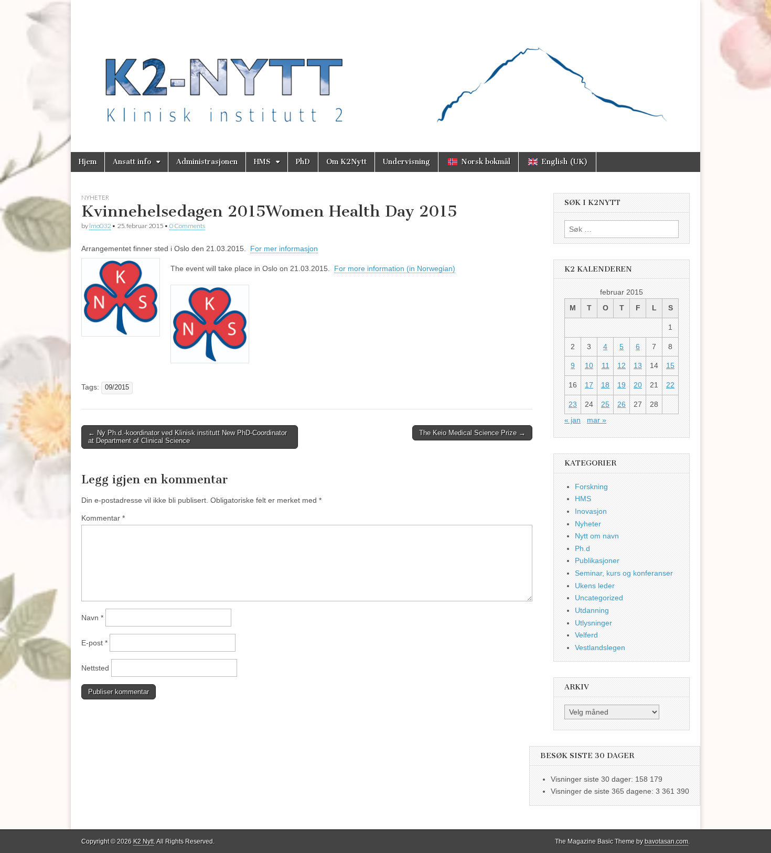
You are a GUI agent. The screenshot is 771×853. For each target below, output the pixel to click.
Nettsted (95, 668)
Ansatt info (132, 161)
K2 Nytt (143, 841)
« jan (572, 420)
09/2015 (117, 387)
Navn (92, 617)
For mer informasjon (284, 248)
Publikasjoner (597, 560)
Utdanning (592, 610)
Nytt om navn (597, 536)
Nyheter (95, 197)
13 (638, 365)
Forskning (591, 486)
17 (589, 385)
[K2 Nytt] (385, 68)
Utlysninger (593, 623)
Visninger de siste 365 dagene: (603, 791)
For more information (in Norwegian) (394, 268)
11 (605, 365)
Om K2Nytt (346, 161)
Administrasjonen (207, 161)
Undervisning (406, 161)
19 (621, 385)
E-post (94, 643)
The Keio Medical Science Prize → (472, 433)
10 (589, 365)
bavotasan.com (666, 841)
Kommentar (103, 518)
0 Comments (187, 226)
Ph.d (582, 548)
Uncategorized (599, 597)
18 (605, 385)
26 (621, 404)
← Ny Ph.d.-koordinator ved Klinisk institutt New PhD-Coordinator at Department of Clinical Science (187, 437)
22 (670, 385)
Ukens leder (595, 585)
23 (573, 404)
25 (605, 404)
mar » (596, 420)
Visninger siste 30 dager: (593, 779)
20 (638, 385)
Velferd (586, 635)
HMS (262, 161)
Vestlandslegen (600, 647)
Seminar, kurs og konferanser (624, 573)
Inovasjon (591, 511)
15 (670, 365)
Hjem (88, 161)
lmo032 (100, 226)
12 (621, 365)
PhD (303, 161)
